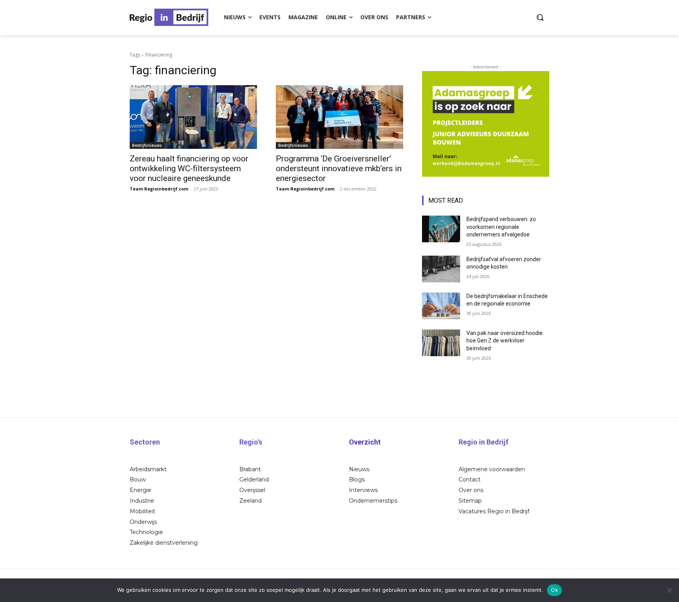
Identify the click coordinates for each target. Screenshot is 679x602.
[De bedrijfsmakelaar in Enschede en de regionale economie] (441, 306)
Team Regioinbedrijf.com (159, 189)
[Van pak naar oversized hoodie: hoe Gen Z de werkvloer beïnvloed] (441, 342)
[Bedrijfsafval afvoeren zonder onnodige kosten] (441, 269)
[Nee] (669, 590)
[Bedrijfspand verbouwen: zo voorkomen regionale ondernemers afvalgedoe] (441, 229)
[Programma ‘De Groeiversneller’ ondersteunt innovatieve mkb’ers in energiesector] (339, 117)
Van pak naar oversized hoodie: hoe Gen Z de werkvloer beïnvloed (505, 340)
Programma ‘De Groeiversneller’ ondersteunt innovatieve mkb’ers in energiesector (339, 168)
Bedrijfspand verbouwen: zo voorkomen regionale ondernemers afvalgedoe (501, 227)
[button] (539, 17)
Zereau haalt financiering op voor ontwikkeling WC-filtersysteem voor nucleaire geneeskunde (189, 168)
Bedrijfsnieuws (147, 145)
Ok (554, 590)
